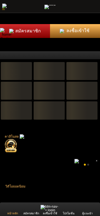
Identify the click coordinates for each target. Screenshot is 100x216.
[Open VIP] (7, 35)
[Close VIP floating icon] (13, 29)
